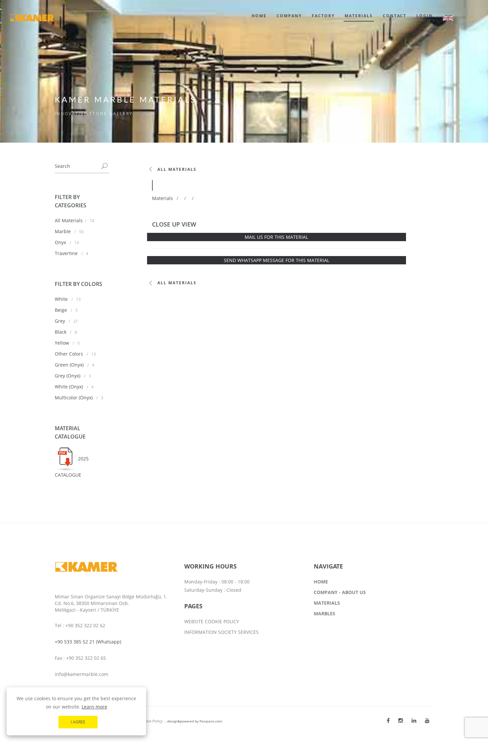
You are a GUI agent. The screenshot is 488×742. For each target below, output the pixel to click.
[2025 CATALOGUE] (66, 458)
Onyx (61, 242)
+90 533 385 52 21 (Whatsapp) (88, 642)
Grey (60, 321)
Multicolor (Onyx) (74, 397)
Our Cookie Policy (147, 720)
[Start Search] (105, 166)
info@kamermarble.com (81, 674)
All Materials (69, 220)
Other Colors (69, 354)
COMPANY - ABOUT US (340, 592)
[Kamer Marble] (401, 720)
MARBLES (324, 613)
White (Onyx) (69, 386)
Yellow (62, 343)
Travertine (67, 253)
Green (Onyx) (70, 365)
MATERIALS (359, 16)
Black (61, 332)
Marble (63, 231)
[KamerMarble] (388, 720)
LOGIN (424, 16)
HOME (259, 16)
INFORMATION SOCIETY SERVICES (221, 632)
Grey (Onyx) (68, 375)
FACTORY (323, 16)
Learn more (94, 707)
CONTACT (394, 16)
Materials (162, 198)
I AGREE (78, 722)
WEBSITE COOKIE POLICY (211, 621)
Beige (61, 310)
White (62, 299)
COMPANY (289, 16)
